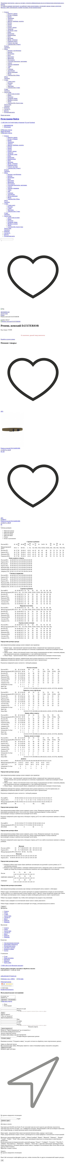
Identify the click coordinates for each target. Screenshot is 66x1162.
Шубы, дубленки (13, 40)
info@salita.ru (15, 122)
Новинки (7, 107)
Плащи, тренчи (12, 27)
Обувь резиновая (12, 72)
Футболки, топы (12, 30)
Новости (6, 920)
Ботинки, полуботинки (14, 50)
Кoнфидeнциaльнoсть (7, 989)
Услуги (6, 950)
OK (2, 1160)
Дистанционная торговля (11, 943)
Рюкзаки (10, 83)
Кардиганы (11, 33)
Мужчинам (7, 127)
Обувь (6, 49)
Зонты (9, 101)
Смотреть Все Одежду (14, 44)
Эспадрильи (11, 70)
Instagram (21, 122)
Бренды (6, 110)
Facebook (32, 122)
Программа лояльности (11, 944)
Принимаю (4, 999)
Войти (16, 119)
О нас (5, 956)
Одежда (6, 12)
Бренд (6, 919)
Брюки (10, 16)
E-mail (19, 1023)
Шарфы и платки (13, 100)
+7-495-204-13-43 (6, 122)
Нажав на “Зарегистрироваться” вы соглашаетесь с (16, 1030)
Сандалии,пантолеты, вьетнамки (17, 61)
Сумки (6, 80)
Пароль (19, 1010)
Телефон (19, 1021)
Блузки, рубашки (13, 15)
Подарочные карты (9, 946)
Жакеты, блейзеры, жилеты (16, 21)
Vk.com (27, 122)
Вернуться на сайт (6, 1047)
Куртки (10, 23)
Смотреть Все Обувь (14, 75)
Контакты (7, 959)
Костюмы (10, 38)
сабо (9, 67)
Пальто (10, 24)
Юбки (9, 32)
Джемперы (11, 18)
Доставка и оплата (9, 947)
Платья (10, 26)
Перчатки (10, 97)
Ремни (9, 95)
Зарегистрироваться (6, 1028)
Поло (9, 36)
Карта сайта (7, 962)
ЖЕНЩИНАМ (8, 125)
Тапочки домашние (13, 64)
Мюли (9, 73)
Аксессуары (7, 92)
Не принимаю (12, 999)
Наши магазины (5, 115)
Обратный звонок (6, 982)
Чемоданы (11, 86)
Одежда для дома (13, 43)
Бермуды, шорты (12, 13)
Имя (18, 1019)
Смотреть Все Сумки (14, 87)
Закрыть (3, 906)
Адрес (19, 1118)
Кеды (9, 55)
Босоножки (11, 53)
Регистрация (7, 119)
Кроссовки (11, 56)
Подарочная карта (9, 112)
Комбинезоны (12, 35)
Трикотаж (10, 29)
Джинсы (10, 19)
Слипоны (10, 69)
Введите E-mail (21, 1008)
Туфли (9, 66)
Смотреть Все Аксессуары (15, 103)
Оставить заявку (5, 1038)
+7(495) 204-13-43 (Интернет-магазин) (12, 965)
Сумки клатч (11, 81)
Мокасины (11, 58)
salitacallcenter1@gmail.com (8, 976)
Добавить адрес (5, 1120)
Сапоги (10, 63)
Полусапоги (11, 60)
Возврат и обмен (9, 949)
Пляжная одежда (12, 41)
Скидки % (7, 109)
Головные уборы (12, 98)
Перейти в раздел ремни (8, 339)
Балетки (10, 52)
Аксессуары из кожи (14, 93)
